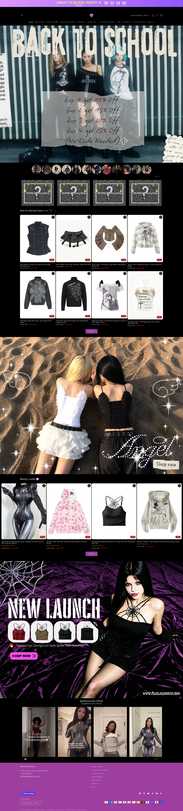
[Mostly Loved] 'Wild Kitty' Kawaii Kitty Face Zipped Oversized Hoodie (67, 542)
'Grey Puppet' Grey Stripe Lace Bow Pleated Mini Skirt (73, 264)
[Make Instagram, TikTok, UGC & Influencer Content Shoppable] (157, 176)
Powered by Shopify (38, 809)
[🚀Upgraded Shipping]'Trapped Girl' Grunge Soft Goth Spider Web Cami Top (113, 542)
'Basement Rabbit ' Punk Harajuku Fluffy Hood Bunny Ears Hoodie (158, 541)
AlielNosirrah (28, 809)
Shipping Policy (97, 777)
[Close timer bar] (181, 3)
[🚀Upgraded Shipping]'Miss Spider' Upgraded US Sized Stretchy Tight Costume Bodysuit (22, 542)
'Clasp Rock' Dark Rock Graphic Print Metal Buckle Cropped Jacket (72, 321)
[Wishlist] (157, 15)
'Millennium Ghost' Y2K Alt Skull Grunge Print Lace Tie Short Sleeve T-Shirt (109, 321)
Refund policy (97, 780)
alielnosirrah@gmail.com (30, 776)
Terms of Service (98, 773)
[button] (22, 15)
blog (93, 787)
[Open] (37, 193)
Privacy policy (60, 809)
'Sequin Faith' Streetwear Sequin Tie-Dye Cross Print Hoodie (145, 265)
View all (91, 331)
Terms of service (70, 809)
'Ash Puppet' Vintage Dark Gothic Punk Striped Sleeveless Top (35, 265)
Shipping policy (81, 809)
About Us (95, 783)
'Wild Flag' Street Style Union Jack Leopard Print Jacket (35, 321)
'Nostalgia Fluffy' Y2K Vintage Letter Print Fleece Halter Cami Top (144, 322)
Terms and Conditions (99, 770)
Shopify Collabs (97, 767)
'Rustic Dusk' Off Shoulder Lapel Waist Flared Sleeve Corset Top (109, 265)
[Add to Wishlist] (53, 217)
